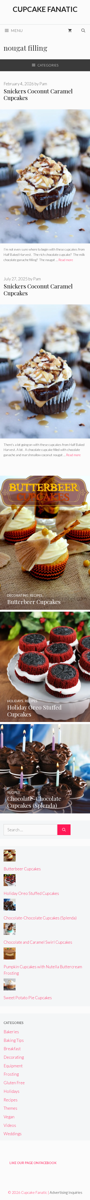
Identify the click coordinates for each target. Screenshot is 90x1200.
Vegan (9, 1116)
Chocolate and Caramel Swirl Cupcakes (38, 942)
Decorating (14, 1057)
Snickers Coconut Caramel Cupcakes (38, 94)
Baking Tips (14, 1040)
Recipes (11, 1099)
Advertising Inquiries (66, 1192)
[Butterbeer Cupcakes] (45, 606)
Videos (10, 1125)
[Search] (64, 830)
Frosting (11, 1074)
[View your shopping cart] (70, 30)
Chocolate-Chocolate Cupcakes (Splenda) (40, 917)
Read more (66, 260)
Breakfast (12, 1048)
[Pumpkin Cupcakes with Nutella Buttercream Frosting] (10, 956)
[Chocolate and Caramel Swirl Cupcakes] (10, 931)
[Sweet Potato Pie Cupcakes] (10, 987)
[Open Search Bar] (83, 30)
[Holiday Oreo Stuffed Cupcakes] (45, 718)
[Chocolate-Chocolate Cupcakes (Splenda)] (45, 809)
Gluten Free (14, 1082)
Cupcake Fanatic (45, 9)
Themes (10, 1108)
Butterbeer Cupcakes (22, 868)
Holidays (11, 1091)
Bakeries (11, 1031)
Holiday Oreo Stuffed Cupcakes (31, 893)
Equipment (13, 1065)
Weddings (13, 1133)
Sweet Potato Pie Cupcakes (28, 997)
